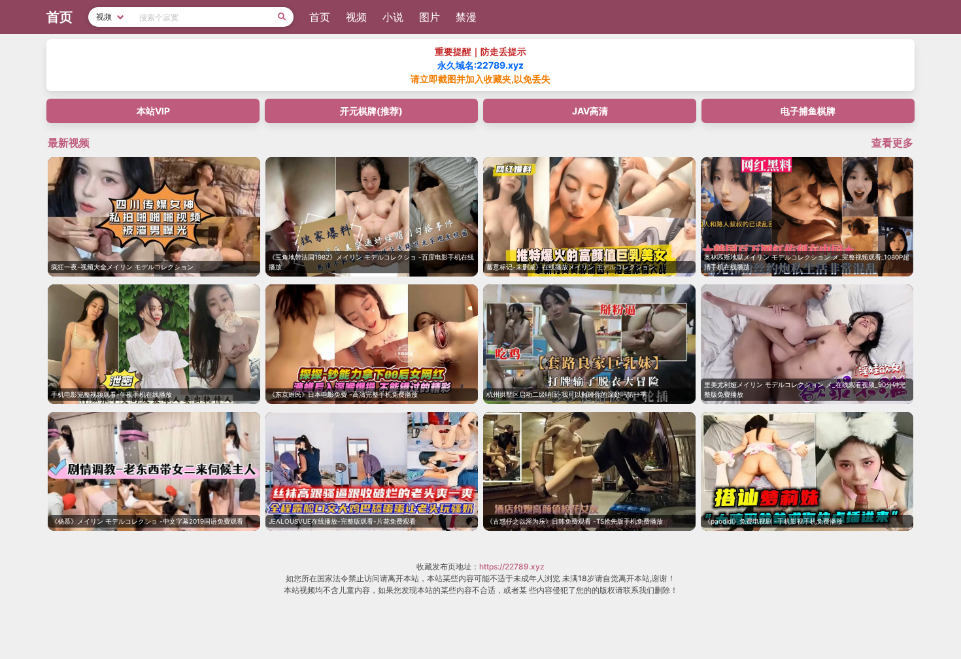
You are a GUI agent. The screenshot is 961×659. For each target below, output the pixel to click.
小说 (392, 17)
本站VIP (153, 110)
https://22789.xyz (512, 566)
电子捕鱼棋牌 (808, 110)
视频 (356, 17)
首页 (319, 17)
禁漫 (466, 17)
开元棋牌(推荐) (371, 110)
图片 (429, 17)
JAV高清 (590, 110)
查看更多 (892, 142)
